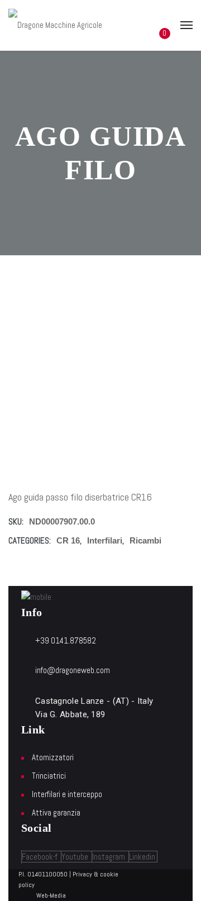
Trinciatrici (49, 775)
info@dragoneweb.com (72, 670)
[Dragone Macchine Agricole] (55, 25)
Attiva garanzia (56, 812)
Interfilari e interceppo (67, 794)
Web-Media (51, 895)
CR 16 (68, 540)
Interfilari (104, 540)
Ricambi (145, 540)
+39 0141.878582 (65, 640)
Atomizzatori (53, 757)
